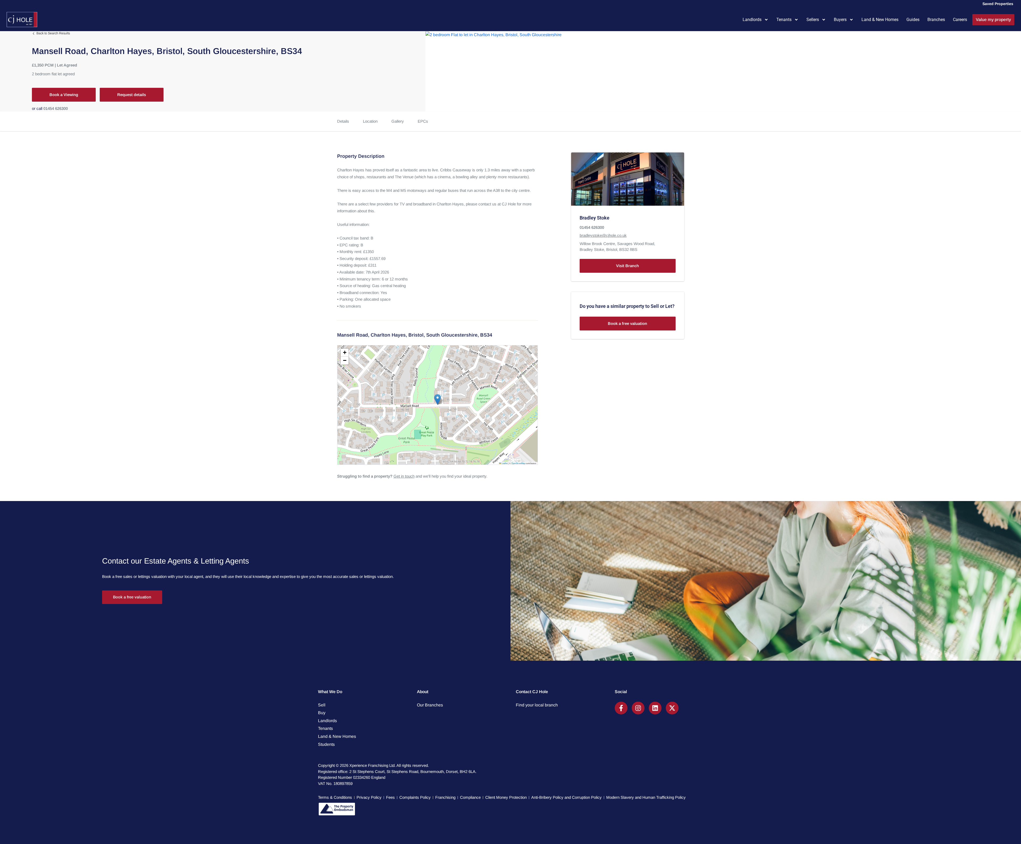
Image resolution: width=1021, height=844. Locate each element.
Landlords (752, 19)
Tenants (784, 19)
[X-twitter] (672, 708)
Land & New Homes (879, 19)
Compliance (470, 797)
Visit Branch (627, 265)
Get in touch (404, 476)
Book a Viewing (63, 94)
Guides (912, 19)
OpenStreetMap (518, 463)
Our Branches (430, 705)
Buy (321, 712)
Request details (131, 94)
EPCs (423, 121)
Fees (390, 797)
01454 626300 (55, 108)
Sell (321, 705)
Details (343, 121)
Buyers (840, 19)
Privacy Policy (369, 797)
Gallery (397, 121)
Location (370, 121)
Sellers (812, 19)
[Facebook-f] (621, 708)
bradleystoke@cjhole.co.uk (603, 235)
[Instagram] (638, 708)
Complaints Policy (415, 797)
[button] (437, 399)
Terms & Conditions (335, 797)
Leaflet (504, 463)
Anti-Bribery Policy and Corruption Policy (566, 797)
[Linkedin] (655, 708)
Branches (936, 19)
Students (326, 744)
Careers (960, 19)
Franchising (445, 797)
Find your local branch (537, 705)
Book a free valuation (627, 323)
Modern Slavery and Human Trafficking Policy (646, 797)
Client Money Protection (506, 797)
